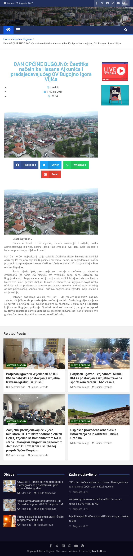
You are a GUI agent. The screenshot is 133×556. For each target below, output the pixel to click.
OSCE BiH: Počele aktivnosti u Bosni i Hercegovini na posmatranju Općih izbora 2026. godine (40, 485)
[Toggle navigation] (18, 30)
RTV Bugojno (18, 13)
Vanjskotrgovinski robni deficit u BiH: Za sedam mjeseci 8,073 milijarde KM (40, 502)
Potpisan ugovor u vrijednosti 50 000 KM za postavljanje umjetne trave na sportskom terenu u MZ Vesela (96, 378)
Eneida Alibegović (46, 493)
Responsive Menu (126, 3)
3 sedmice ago (81, 443)
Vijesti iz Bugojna (16, 365)
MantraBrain (99, 551)
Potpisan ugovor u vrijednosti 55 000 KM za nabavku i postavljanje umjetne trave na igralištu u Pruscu (33, 378)
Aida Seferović (45, 524)
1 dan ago (25, 493)
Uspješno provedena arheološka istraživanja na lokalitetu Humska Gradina (94, 434)
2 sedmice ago (17, 387)
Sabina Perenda (39, 387)
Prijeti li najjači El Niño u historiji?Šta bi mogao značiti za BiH (40, 518)
